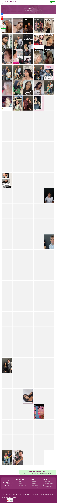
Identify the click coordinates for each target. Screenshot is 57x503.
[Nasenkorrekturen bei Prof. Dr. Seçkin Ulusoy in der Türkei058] (28, 195)
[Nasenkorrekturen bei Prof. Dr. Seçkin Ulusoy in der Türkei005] (28, 56)
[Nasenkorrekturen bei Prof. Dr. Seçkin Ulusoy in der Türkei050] (18, 226)
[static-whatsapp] (3, 27)
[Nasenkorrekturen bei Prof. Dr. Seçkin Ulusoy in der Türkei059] (7, 396)
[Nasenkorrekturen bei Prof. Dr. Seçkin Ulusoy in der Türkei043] (18, 365)
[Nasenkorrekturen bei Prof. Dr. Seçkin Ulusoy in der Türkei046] (28, 164)
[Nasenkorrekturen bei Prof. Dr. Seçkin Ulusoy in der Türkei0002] (18, 25)
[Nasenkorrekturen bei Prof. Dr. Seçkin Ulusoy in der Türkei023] (18, 272)
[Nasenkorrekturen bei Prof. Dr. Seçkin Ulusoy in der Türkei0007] (49, 164)
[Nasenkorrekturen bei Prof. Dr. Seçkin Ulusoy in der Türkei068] (49, 87)
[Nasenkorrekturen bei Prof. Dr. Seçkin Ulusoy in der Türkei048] (49, 365)
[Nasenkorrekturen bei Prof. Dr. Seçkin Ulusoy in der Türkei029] (18, 195)
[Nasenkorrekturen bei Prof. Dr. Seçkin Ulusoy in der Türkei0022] (39, 211)
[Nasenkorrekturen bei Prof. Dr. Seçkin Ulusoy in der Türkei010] (7, 427)
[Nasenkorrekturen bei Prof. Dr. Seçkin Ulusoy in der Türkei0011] (18, 133)
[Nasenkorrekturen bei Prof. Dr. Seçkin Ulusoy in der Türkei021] (7, 118)
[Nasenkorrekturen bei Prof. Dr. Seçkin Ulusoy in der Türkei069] (7, 457)
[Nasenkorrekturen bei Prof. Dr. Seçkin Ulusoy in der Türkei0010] (28, 133)
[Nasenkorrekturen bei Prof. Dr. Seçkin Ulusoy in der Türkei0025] (49, 396)
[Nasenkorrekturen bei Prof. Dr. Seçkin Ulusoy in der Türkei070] (39, 396)
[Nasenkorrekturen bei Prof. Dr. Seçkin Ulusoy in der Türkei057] (7, 226)
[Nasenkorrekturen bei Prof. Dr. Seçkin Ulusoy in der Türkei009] (39, 272)
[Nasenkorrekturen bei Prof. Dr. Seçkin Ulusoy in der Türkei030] (49, 103)
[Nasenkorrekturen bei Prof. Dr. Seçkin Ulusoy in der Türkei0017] (18, 164)
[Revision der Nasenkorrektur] (31, 483)
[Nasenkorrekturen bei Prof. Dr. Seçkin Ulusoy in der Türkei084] (28, 288)
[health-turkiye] (10, 500)
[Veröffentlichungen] (17, 487)
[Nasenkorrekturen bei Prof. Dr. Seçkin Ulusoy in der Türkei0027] (7, 303)
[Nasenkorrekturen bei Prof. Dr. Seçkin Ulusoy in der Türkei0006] (39, 87)
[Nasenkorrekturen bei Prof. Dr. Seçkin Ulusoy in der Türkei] (28, 25)
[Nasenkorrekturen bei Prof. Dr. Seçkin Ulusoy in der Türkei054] (7, 365)
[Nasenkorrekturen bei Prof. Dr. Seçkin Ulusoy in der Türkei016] (7, 442)
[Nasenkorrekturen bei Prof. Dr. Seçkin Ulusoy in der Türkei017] (39, 380)
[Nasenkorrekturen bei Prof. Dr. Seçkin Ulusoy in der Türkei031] (49, 241)
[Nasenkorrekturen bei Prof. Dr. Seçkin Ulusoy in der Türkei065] (28, 457)
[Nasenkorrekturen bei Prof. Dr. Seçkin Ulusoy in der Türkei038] (49, 411)
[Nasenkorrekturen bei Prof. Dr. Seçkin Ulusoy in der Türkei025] (39, 365)
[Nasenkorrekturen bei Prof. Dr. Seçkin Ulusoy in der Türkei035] (7, 87)
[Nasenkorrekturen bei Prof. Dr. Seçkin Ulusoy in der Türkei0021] (28, 211)
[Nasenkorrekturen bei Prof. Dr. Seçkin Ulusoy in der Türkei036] (49, 226)
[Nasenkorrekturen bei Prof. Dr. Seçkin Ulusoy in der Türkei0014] (7, 380)
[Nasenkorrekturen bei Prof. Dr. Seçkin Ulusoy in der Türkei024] (28, 272)
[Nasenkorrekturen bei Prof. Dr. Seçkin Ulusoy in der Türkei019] (18, 349)
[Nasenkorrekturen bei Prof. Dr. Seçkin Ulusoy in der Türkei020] (39, 226)
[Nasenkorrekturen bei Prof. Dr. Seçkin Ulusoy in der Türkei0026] (18, 87)
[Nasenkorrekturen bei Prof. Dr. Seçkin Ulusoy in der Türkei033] (28, 226)
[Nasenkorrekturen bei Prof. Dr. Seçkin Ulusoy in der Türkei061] (18, 396)
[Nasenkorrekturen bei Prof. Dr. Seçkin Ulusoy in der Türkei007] (39, 118)
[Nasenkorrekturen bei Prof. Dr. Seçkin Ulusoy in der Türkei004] (18, 288)
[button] (48, 2)
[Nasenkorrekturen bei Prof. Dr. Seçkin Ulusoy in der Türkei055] (28, 118)
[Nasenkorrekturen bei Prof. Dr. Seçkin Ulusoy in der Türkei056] (7, 72)
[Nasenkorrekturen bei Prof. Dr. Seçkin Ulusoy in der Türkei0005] (49, 257)
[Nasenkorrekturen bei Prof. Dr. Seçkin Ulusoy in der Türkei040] (28, 442)
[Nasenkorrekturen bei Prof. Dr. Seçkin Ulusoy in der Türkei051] (7, 349)
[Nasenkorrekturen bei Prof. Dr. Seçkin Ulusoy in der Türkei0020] (7, 411)
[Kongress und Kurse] (17, 483)
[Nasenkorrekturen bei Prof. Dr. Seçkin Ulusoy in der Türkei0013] (49, 56)
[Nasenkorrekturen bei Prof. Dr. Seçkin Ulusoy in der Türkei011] (49, 272)
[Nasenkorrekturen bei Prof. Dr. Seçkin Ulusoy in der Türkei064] (49, 288)
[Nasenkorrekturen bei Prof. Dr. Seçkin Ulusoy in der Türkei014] (18, 257)
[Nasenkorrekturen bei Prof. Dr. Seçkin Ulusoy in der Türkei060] (7, 149)
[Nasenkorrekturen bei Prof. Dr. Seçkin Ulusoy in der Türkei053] (28, 149)
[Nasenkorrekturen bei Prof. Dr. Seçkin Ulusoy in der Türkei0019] (49, 41)
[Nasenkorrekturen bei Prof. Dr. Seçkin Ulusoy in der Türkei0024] (28, 380)
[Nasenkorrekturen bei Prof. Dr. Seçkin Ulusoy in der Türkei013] (49, 303)
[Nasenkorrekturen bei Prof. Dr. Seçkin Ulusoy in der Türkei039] (39, 164)
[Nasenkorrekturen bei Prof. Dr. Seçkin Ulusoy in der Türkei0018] (28, 319)
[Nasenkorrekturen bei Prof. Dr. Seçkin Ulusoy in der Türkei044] (7, 41)
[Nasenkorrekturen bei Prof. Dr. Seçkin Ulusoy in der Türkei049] (18, 41)
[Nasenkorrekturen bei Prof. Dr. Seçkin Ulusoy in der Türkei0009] (18, 319)
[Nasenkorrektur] (31, 481)
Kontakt (53, 2)
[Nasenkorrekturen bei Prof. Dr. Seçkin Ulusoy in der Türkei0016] (28, 241)
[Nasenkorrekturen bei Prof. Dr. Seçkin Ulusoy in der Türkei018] (7, 211)
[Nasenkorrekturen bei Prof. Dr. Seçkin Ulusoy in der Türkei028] (18, 180)
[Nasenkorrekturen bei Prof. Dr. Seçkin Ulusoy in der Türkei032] (28, 87)
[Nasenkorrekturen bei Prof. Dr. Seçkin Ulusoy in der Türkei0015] (39, 149)
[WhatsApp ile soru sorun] (10, 472)
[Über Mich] (17, 481)
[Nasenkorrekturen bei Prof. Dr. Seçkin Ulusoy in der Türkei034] (49, 180)
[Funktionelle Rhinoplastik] (31, 487)
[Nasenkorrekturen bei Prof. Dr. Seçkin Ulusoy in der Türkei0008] (39, 303)
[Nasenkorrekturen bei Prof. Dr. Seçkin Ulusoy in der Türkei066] (18, 56)
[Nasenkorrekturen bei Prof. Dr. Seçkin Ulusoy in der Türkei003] (39, 411)
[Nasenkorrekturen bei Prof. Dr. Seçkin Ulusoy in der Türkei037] (18, 211)
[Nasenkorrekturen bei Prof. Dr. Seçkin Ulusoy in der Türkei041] (28, 72)
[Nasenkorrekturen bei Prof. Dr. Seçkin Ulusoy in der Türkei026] (49, 72)
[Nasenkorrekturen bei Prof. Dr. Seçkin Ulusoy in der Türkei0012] (39, 56)
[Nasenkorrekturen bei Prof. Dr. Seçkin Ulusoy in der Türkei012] (39, 334)
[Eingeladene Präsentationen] (17, 485)
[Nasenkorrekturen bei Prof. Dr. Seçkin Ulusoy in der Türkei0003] (49, 25)
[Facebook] (2, 14)
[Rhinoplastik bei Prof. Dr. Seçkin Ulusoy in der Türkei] (39, 25)
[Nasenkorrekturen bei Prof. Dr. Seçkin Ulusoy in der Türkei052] (39, 72)
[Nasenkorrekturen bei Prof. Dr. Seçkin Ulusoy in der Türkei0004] (18, 334)
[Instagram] (2, 17)
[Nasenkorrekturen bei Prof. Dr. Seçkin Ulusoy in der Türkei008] (49, 195)
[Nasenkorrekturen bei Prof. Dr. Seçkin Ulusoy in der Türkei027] (39, 288)
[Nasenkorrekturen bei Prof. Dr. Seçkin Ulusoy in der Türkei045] (28, 365)
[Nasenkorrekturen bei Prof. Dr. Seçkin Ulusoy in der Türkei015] (39, 41)
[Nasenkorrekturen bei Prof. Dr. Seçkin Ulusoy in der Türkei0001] (28, 257)
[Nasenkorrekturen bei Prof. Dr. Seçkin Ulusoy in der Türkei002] (39, 241)
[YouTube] (2, 19)
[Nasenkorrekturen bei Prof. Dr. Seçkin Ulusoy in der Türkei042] (39, 427)
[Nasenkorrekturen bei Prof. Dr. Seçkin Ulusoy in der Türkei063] (7, 195)
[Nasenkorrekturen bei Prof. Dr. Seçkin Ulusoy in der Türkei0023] (39, 257)
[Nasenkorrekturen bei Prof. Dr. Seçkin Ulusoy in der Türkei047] (39, 442)
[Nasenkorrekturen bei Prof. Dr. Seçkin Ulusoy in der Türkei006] (18, 457)
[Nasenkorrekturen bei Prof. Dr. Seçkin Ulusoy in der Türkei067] (18, 72)
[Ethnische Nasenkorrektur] (31, 485)
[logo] (9, 2)
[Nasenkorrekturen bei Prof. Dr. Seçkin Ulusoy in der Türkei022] (7, 103)
